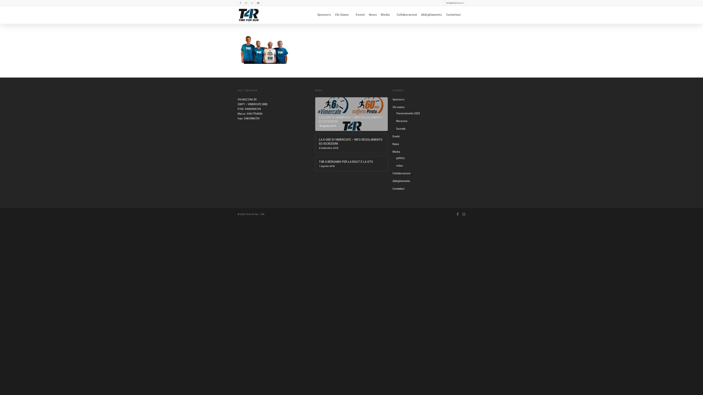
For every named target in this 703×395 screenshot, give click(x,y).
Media (385, 14)
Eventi (360, 14)
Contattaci (453, 14)
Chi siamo (342, 14)
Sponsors (324, 14)
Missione (401, 121)
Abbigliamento (431, 14)
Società (400, 128)
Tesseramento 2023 (408, 113)
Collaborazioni (407, 14)
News (373, 14)
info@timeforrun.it (454, 3)
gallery (400, 158)
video (399, 165)
